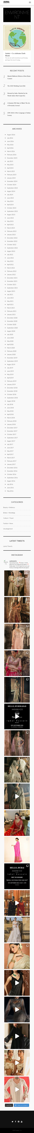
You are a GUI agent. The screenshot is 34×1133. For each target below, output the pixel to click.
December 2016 (12, 467)
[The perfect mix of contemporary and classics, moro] (17, 1063)
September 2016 (12, 477)
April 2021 (10, 304)
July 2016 (10, 484)
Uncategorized (8, 529)
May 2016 (10, 491)
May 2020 (10, 341)
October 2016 (11, 474)
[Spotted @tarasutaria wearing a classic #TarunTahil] (17, 956)
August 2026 (11, 134)
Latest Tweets (17, 541)
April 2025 (10, 168)
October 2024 (11, 184)
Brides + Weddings (9, 513)
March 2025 (11, 171)
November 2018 (12, 391)
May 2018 (10, 411)
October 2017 (11, 434)
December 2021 (12, 278)
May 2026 (10, 144)
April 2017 (10, 454)
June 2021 (10, 298)
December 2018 (12, 388)
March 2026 (11, 151)
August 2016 (11, 481)
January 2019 (11, 384)
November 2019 (12, 358)
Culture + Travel (8, 518)
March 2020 (11, 348)
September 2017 (12, 438)
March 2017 (11, 458)
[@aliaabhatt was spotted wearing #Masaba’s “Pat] (17, 849)
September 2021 (12, 288)
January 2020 (11, 354)
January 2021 (11, 314)
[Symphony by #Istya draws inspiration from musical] (17, 983)
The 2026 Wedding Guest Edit (16, 86)
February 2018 (11, 421)
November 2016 (12, 471)
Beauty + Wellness (9, 507)
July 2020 (10, 334)
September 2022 (12, 248)
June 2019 (10, 371)
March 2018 (11, 418)
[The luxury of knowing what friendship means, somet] (17, 1036)
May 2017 (10, 451)
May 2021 (10, 301)
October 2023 (11, 208)
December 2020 (12, 318)
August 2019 (11, 364)
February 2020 (11, 351)
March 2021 (11, 308)
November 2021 (12, 281)
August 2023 (11, 214)
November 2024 (12, 181)
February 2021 (11, 311)
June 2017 (10, 448)
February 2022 (11, 271)
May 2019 (10, 374)
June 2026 (10, 141)
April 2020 (10, 344)
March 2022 (11, 268)
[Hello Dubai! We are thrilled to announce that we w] (17, 610)
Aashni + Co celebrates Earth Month (15, 54)
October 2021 (11, 284)
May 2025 (10, 164)
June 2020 (10, 338)
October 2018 (11, 394)
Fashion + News (8, 523)
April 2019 (10, 378)
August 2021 (11, 291)
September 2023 (12, 211)
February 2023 (11, 231)
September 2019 (12, 361)
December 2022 (12, 238)
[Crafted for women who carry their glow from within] (17, 1009)
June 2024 (10, 198)
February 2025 (11, 174)
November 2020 (12, 321)
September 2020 (12, 328)
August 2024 (11, 191)
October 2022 (11, 244)
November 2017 (12, 431)
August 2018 (11, 401)
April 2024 (10, 204)
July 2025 (10, 161)
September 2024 (12, 188)
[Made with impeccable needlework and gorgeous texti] (17, 929)
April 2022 (10, 264)
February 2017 (11, 461)
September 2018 (12, 398)
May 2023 (10, 221)
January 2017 (11, 464)
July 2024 (10, 194)
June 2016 (10, 487)
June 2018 (10, 408)
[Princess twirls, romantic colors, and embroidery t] (17, 663)
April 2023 (10, 224)
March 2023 (11, 228)
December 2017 (12, 428)
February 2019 (11, 381)
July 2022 (10, 254)
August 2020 (11, 331)
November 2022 (12, 241)
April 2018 (10, 414)
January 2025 (11, 178)
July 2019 (10, 368)
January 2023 (11, 234)
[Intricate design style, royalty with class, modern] (17, 636)
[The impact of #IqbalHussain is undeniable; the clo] (17, 903)
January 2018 (11, 424)
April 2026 (10, 148)
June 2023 (10, 218)
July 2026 (10, 138)
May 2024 (10, 201)
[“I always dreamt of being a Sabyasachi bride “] (17, 823)
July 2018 (10, 404)
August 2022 (11, 251)
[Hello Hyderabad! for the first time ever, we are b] (17, 583)
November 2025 (12, 158)
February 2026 (11, 154)
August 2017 (11, 441)
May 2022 (10, 261)
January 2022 (11, 274)
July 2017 (10, 444)
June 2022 (10, 258)
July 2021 (10, 294)
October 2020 (11, 324)
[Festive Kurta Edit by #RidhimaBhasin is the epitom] (17, 1089)
